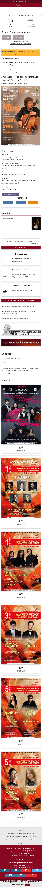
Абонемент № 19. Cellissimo (10, 359)
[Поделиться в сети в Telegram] (21, 202)
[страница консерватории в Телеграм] (5, 870)
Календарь (19, 37)
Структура (21, 830)
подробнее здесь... (35, 243)
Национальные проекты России (16, 836)
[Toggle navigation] (37, 10)
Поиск (7, 37)
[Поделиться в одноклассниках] (33, 202)
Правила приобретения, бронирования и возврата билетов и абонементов (19, 312)
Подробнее (20, 885)
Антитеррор (32, 836)
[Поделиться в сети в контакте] (8, 202)
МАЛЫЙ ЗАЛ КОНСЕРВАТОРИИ (21, 15)
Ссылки (26, 840)
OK (27, 884)
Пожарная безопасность (14, 840)
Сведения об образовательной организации (20, 833)
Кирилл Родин (7, 218)
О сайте (33, 840)
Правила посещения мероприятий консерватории (18, 306)
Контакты (21, 843)
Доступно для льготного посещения (20, 43)
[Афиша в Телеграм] (31, 875)
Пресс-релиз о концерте (10, 194)
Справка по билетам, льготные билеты (15, 318)
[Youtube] (26, 870)
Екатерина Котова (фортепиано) (23, 290)
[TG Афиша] (16, 870)
